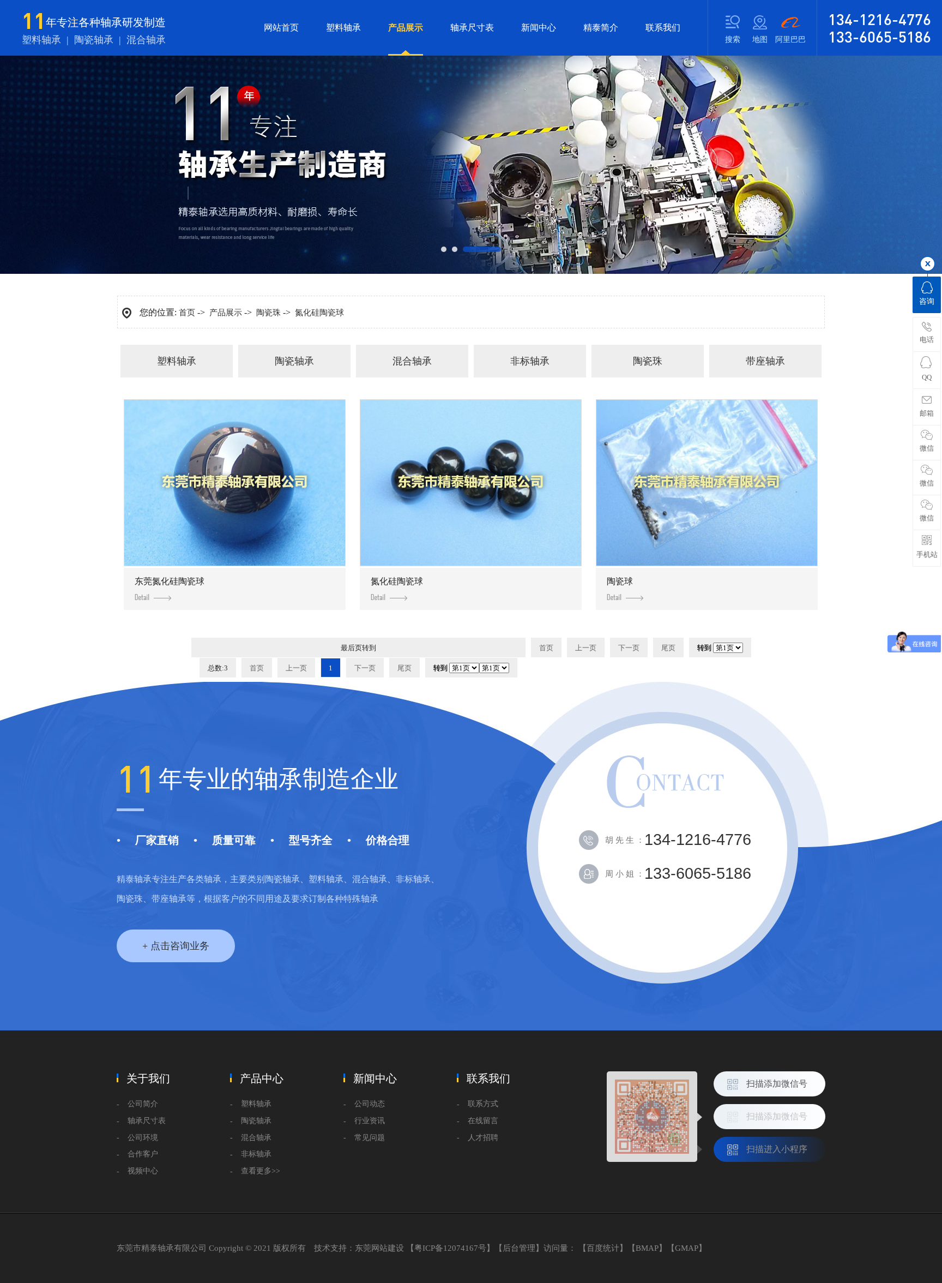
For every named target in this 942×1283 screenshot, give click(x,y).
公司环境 (143, 1138)
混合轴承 (412, 361)
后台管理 (519, 1248)
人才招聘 (483, 1138)
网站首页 (281, 27)
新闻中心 (538, 27)
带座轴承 (765, 361)
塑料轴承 (343, 27)
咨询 (926, 301)
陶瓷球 (620, 581)
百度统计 (603, 1248)
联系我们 (662, 27)
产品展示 (405, 27)
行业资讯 (369, 1121)
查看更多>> (260, 1171)
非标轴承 (530, 361)
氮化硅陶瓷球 (319, 312)
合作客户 (143, 1154)
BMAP (647, 1248)
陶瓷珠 (268, 312)
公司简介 (143, 1104)
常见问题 (369, 1138)
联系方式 (483, 1104)
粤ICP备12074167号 (450, 1248)
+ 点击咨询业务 (175, 945)
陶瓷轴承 (294, 361)
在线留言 (483, 1121)
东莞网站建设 (379, 1248)
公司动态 (369, 1104)
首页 (187, 312)
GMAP (686, 1248)
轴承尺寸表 (472, 27)
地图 (760, 39)
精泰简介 (600, 27)
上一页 (585, 648)
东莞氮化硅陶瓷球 (169, 581)
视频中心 (143, 1171)
